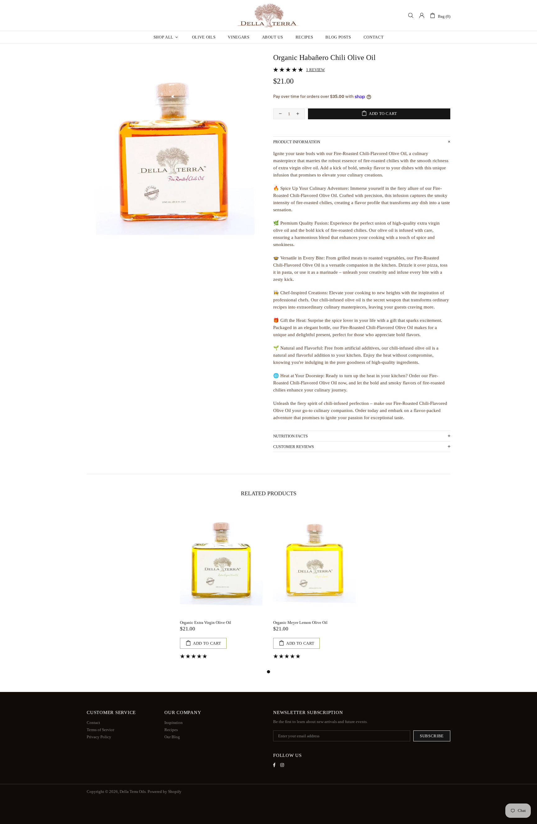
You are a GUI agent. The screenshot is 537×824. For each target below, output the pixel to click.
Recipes (171, 729)
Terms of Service (100, 729)
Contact (93, 722)
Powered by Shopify (164, 791)
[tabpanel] (221, 588)
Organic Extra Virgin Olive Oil (205, 622)
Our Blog (172, 737)
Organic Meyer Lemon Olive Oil (300, 622)
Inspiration (173, 722)
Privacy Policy (99, 737)
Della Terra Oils (268, 15)
